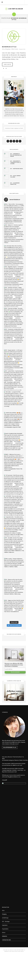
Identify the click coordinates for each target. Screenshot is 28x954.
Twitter (20, 760)
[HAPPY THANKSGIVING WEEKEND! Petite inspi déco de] (14, 443)
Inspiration (4, 925)
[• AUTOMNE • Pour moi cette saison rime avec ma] (14, 505)
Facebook (6, 760)
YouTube (26, 760)
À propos (4, 936)
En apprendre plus (9, 747)
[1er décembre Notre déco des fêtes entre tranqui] (14, 255)
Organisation (5, 928)
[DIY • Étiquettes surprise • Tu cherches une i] (14, 276)
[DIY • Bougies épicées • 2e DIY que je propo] (14, 359)
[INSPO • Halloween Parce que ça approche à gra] (14, 464)
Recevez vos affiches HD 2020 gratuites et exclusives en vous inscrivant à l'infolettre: (14, 665)
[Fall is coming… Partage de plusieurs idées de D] (14, 568)
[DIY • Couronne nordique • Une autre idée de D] (14, 318)
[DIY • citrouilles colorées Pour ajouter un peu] (14, 547)
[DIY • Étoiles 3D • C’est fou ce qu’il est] (14, 234)
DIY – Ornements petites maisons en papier (16, 155)
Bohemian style (9, 47)
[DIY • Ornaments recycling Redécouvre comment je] (14, 339)
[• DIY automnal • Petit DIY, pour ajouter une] (14, 485)
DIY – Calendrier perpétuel (15, 184)
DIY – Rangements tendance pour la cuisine (15, 162)
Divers (3, 932)
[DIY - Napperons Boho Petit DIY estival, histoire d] (14, 610)
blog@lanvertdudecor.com (14, 776)
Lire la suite (7, 64)
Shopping (7, 49)
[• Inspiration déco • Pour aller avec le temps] (14, 526)
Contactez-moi (6, 940)
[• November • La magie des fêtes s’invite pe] (14, 401)
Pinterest (16, 760)
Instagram (11, 760)
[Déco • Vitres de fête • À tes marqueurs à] (14, 213)
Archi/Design (5, 917)
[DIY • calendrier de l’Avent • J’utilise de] (14, 297)
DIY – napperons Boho (16, 168)
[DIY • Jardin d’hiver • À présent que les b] (14, 380)
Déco (3, 49)
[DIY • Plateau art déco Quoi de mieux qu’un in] (14, 589)
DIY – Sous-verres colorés (15, 176)
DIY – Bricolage (6, 921)
